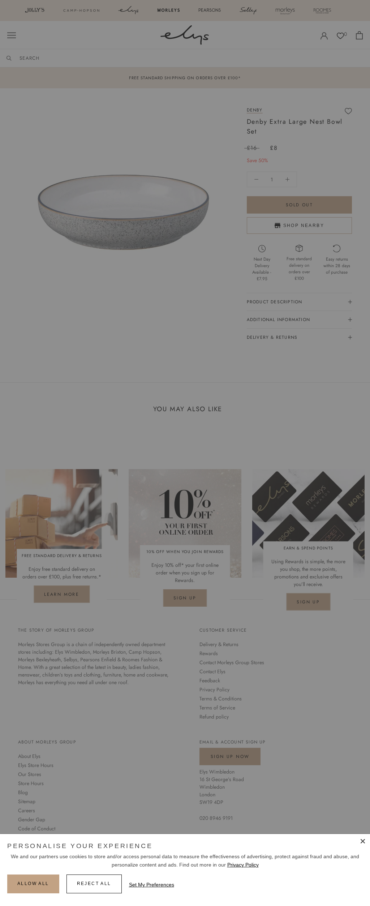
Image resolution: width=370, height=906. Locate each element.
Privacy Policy (243, 865)
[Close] (362, 841)
